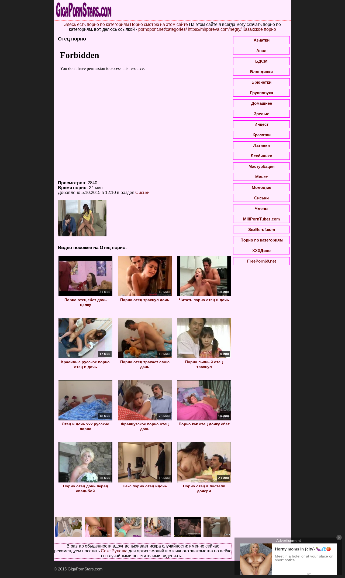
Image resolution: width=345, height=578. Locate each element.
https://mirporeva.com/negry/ (215, 29)
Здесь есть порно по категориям (96, 24)
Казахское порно (259, 29)
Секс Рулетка (114, 551)
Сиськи (142, 192)
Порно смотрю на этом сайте (159, 24)
